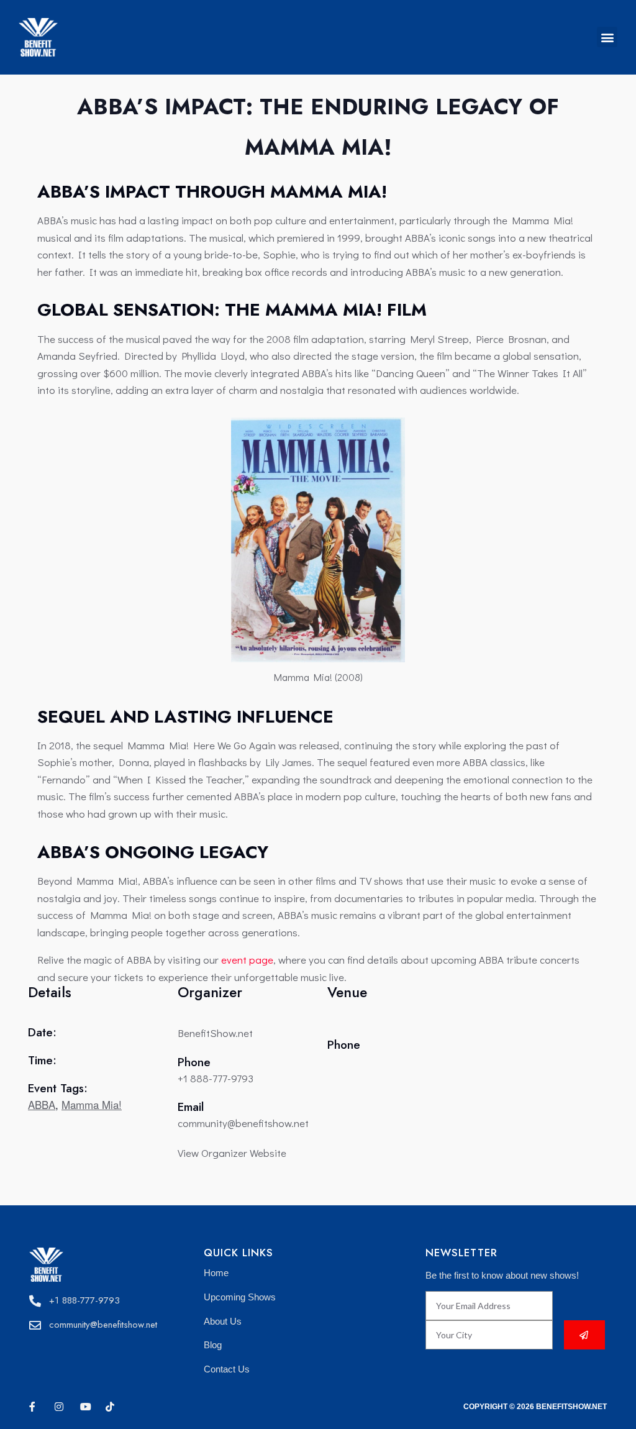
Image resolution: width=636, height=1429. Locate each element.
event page (247, 959)
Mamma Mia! (91, 1104)
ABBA (41, 1104)
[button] (607, 37)
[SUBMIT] (584, 1334)
